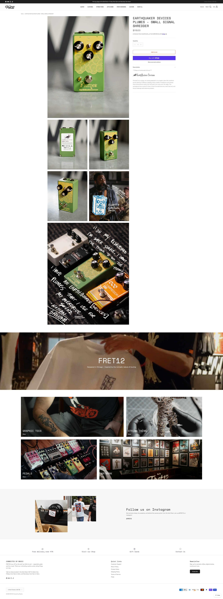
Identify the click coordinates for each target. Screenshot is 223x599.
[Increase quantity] (141, 44)
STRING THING (100, 7)
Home (22, 13)
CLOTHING (90, 7)
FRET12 (11, 594)
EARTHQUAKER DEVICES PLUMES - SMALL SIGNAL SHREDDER (39, 13)
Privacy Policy (115, 569)
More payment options (154, 62)
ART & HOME (110, 7)
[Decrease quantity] (134, 44)
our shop (97, 1)
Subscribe (195, 571)
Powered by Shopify (18, 594)
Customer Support (116, 564)
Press (112, 577)
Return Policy (115, 567)
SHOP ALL (140, 7)
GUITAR (82, 7)
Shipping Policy (115, 572)
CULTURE (131, 7)
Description (136, 67)
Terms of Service (116, 574)
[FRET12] (9, 7)
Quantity (135, 41)
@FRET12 (129, 518)
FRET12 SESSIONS (121, 7)
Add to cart (154, 52)
